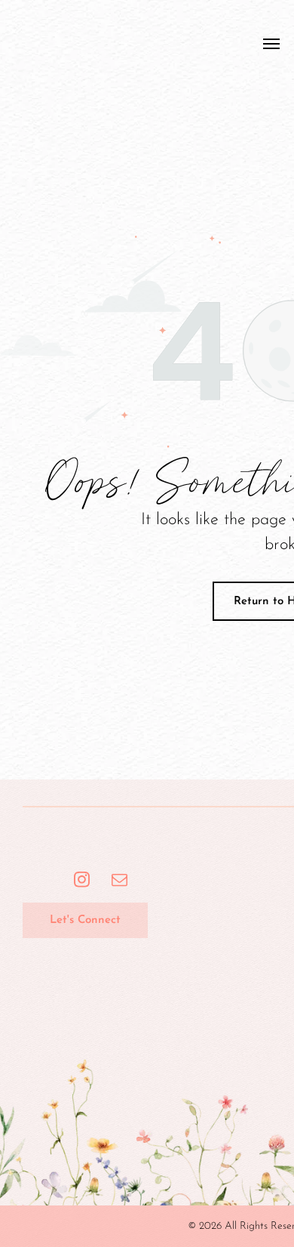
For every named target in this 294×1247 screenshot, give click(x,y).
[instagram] (81, 881)
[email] (119, 881)
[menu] (271, 44)
